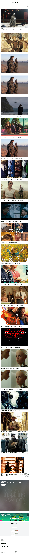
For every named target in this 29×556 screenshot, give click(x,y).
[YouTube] (17, 2)
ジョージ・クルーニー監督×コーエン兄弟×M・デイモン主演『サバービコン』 (12, 305)
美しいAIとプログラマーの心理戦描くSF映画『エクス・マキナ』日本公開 (11, 389)
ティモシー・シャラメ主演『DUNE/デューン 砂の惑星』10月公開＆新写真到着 (12, 116)
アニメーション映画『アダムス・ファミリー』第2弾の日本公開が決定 (11, 137)
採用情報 (1, 550)
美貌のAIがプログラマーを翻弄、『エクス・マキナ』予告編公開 (10, 368)
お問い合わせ (15, 551)
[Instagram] (2, 546)
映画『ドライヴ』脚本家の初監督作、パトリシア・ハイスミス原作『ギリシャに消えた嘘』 (14, 431)
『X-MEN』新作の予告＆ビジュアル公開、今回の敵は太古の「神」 (10, 410)
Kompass (3, 540)
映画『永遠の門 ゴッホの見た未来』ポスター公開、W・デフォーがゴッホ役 (11, 263)
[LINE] (7, 546)
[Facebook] (15, 2)
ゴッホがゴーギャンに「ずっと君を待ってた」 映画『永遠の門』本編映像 (11, 221)
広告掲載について (16, 550)
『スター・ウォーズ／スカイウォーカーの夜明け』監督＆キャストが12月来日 (12, 200)
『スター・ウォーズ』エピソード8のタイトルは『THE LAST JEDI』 (10, 347)
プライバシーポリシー (3, 552)
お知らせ (1, 551)
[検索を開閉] (27, 1)
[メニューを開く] (28, 1)
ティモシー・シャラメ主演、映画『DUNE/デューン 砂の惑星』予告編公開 (11, 158)
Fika (1, 540)
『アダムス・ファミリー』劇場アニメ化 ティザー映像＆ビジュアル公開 (11, 179)
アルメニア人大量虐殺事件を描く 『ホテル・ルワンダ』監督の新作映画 (11, 326)
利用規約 (15, 552)
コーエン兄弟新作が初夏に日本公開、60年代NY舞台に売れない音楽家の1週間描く (12, 452)
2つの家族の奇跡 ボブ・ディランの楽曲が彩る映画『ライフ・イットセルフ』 (12, 242)
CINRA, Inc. (3, 543)
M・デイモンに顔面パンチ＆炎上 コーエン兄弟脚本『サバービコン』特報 (11, 284)
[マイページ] (0, 1)
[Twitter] (12, 2)
